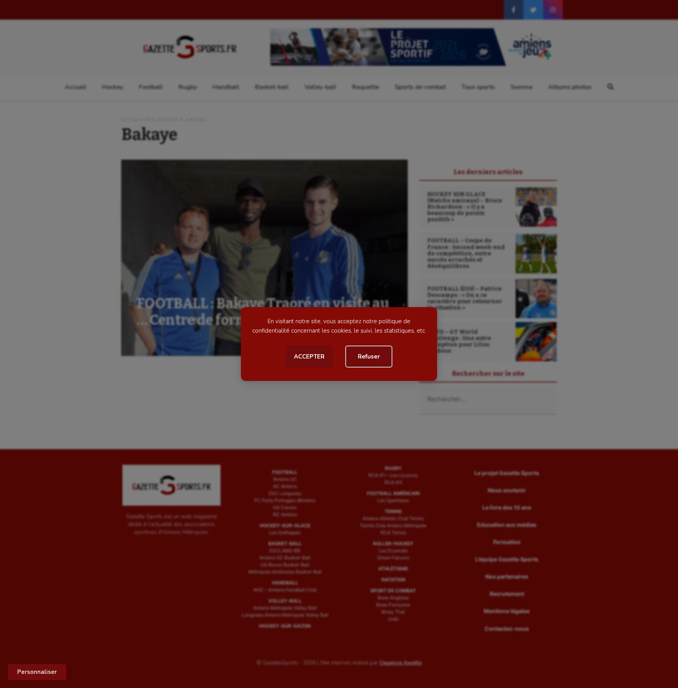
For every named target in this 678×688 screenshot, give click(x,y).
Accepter (309, 356)
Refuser (369, 356)
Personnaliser (37, 672)
